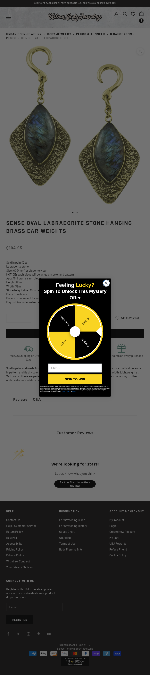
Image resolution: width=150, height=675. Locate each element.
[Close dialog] (106, 283)
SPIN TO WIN (75, 379)
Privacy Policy (66, 391)
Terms (74, 391)
